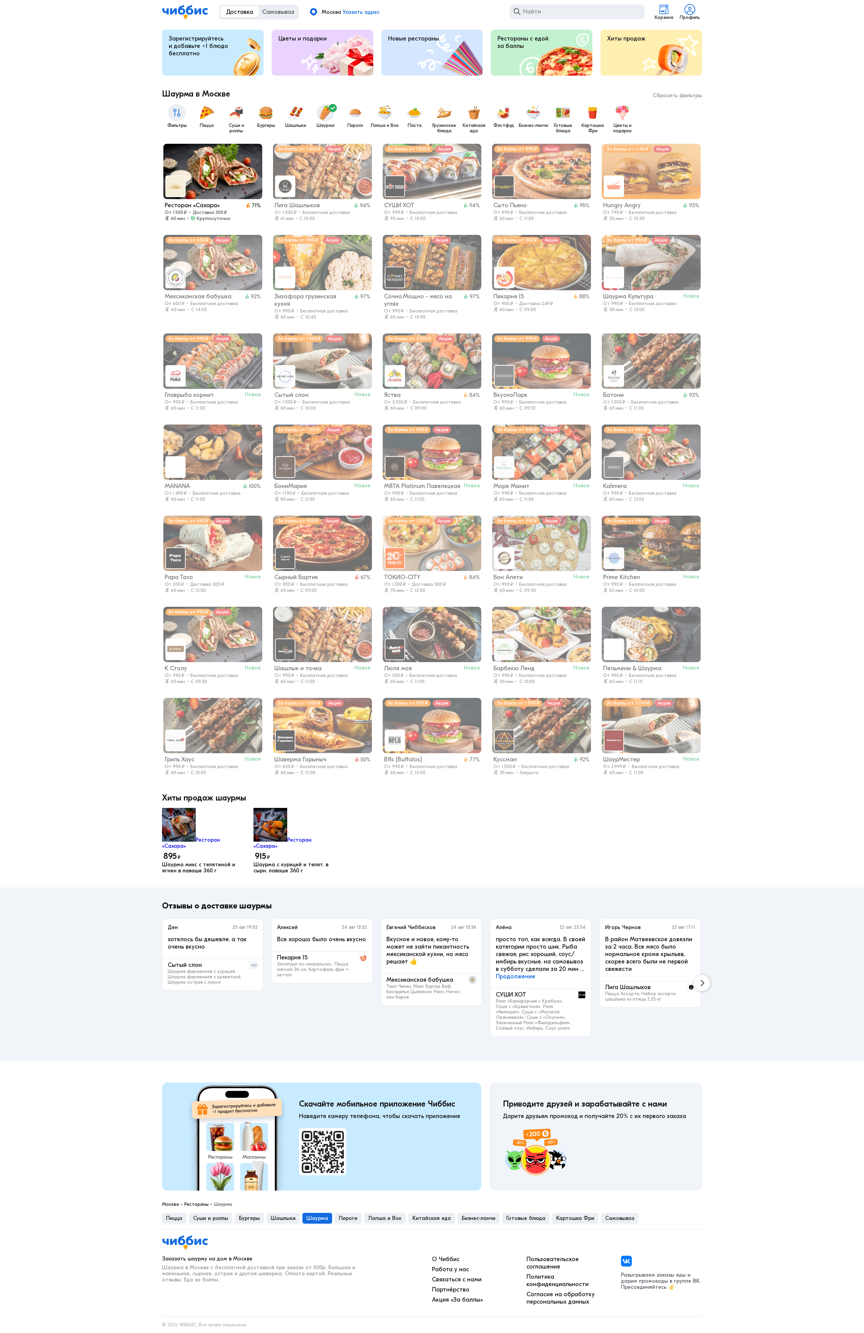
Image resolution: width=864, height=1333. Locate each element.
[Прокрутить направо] (702, 983)
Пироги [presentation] (348, 1218)
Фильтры (177, 125)
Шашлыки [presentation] (283, 1218)
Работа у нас (450, 1269)
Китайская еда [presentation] (431, 1218)
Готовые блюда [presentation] (525, 1218)
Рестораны (196, 1204)
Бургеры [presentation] (249, 1218)
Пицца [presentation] (174, 1218)
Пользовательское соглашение (552, 1263)
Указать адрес (361, 12)
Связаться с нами (457, 1279)
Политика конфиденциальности (557, 1280)
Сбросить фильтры (677, 95)
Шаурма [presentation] (317, 1218)
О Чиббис (446, 1259)
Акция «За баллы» (457, 1299)
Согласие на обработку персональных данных (560, 1298)
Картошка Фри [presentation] (575, 1218)
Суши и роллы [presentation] (210, 1218)
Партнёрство (450, 1289)
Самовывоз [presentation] (619, 1218)
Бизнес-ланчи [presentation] (478, 1218)
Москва (170, 1204)
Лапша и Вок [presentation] (385, 1218)
